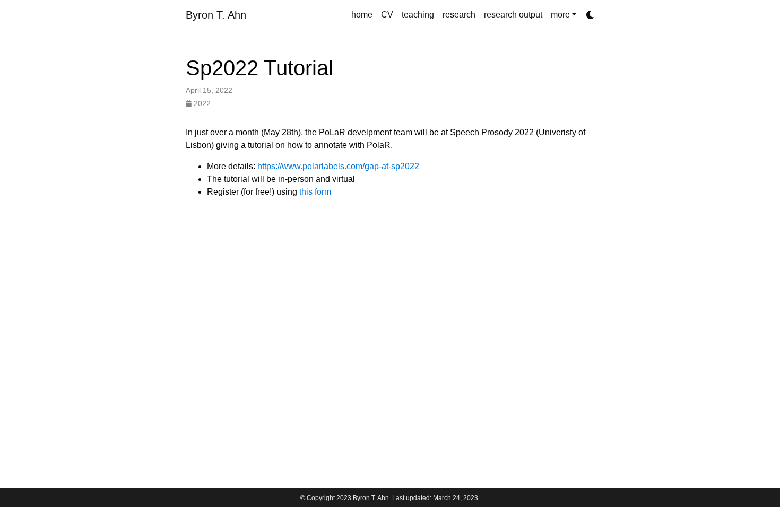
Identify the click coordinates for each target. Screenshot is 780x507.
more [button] (560, 14)
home (361, 14)
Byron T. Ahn (216, 15)
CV (387, 14)
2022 (201, 103)
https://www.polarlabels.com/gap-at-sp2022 (338, 166)
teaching (418, 14)
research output (513, 14)
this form (315, 191)
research (459, 14)
